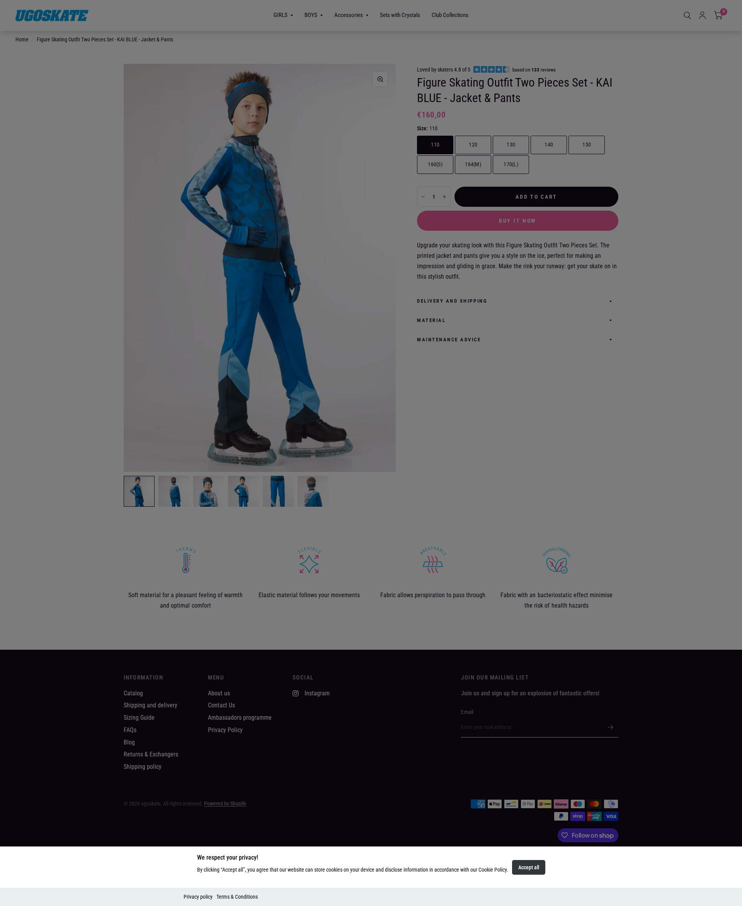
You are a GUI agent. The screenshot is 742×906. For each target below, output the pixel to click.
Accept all (528, 867)
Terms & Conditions (237, 897)
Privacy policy (198, 897)
